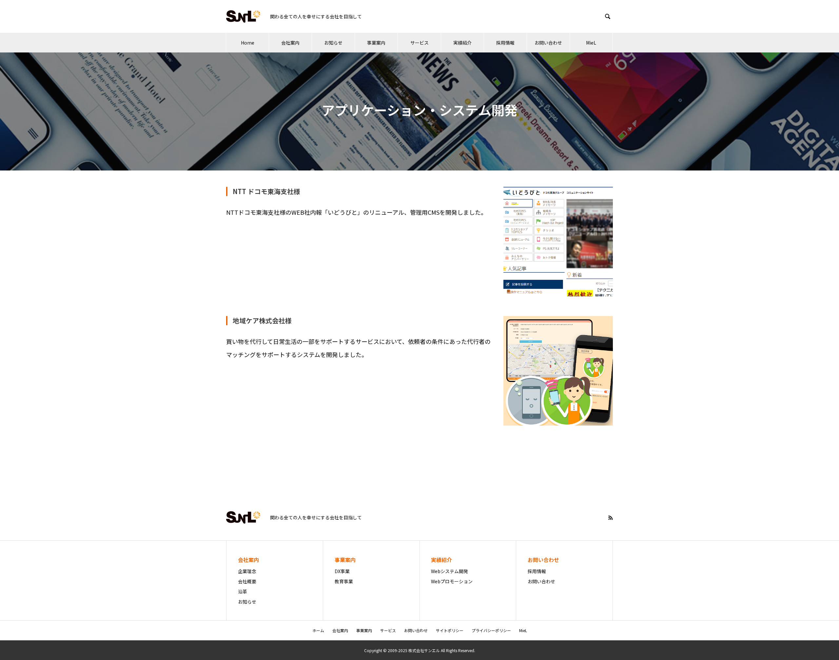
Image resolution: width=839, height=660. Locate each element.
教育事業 (344, 581)
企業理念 (247, 571)
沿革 (242, 591)
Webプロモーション (452, 581)
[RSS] (610, 517)
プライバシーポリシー (491, 630)
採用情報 (505, 42)
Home (247, 42)
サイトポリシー (449, 630)
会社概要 (247, 581)
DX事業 (342, 571)
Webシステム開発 (449, 571)
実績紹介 (462, 42)
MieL (591, 42)
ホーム (318, 630)
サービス (419, 42)
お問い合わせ (548, 42)
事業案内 (376, 42)
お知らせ (333, 42)
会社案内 (290, 42)
